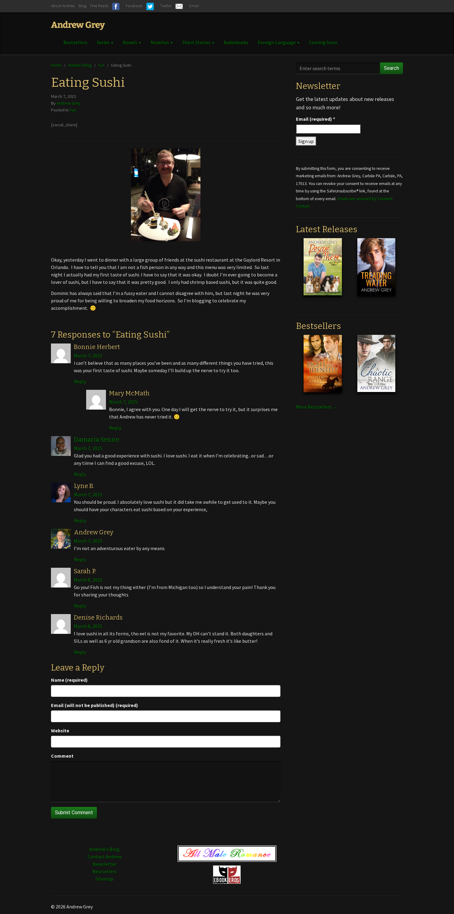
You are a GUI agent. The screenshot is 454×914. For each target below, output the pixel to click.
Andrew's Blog (104, 849)
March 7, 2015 (88, 355)
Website (60, 730)
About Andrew (62, 6)
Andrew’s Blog (79, 65)
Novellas (160, 42)
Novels (130, 42)
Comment (62, 756)
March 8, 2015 (88, 580)
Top (439, 899)
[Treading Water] (376, 271)
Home (56, 65)
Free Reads (99, 6)
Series (103, 42)
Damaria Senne (96, 439)
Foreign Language (277, 42)
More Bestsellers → (317, 407)
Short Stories (196, 42)
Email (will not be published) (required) (94, 705)
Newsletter (104, 864)
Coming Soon (323, 42)
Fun (101, 65)
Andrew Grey (69, 103)
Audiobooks (236, 42)
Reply (80, 381)
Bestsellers (75, 42)
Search (391, 68)
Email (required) (315, 119)
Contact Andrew (104, 856)
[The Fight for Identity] (323, 368)
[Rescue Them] (323, 271)
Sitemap (104, 879)
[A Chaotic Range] (376, 368)
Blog (82, 6)
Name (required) (69, 680)
